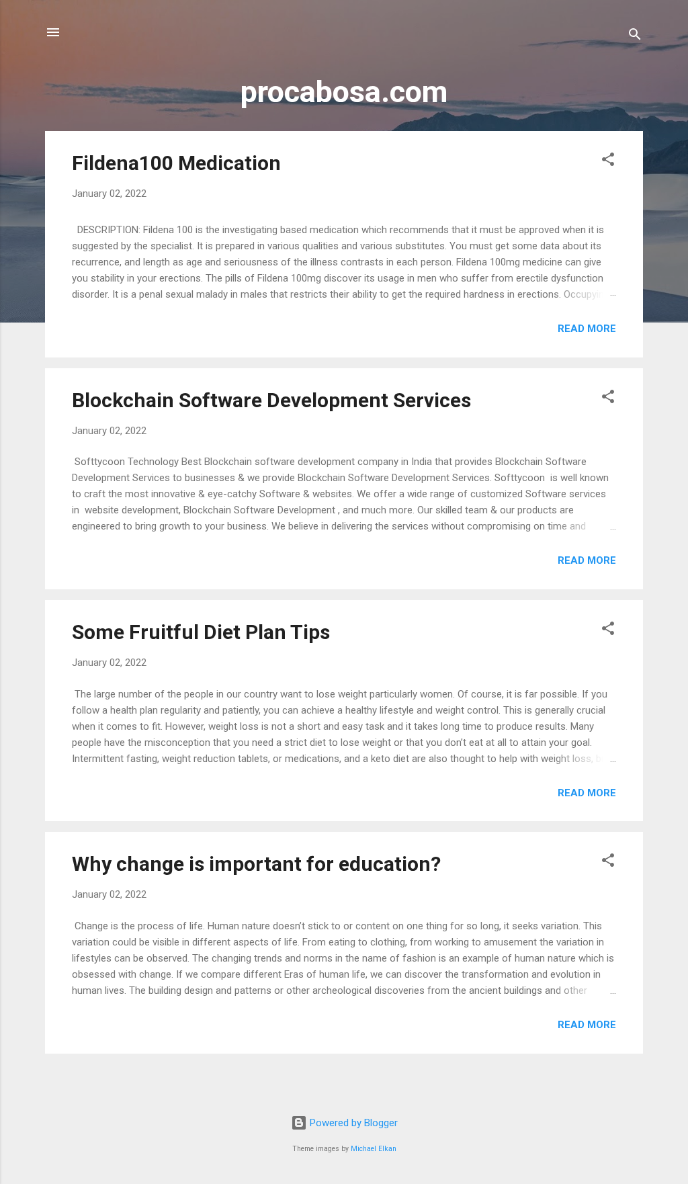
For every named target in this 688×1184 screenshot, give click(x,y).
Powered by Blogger (352, 1123)
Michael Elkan (373, 1148)
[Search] (635, 36)
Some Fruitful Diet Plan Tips (201, 632)
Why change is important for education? (256, 864)
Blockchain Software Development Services (271, 400)
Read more (587, 329)
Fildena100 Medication (176, 163)
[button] (608, 161)
